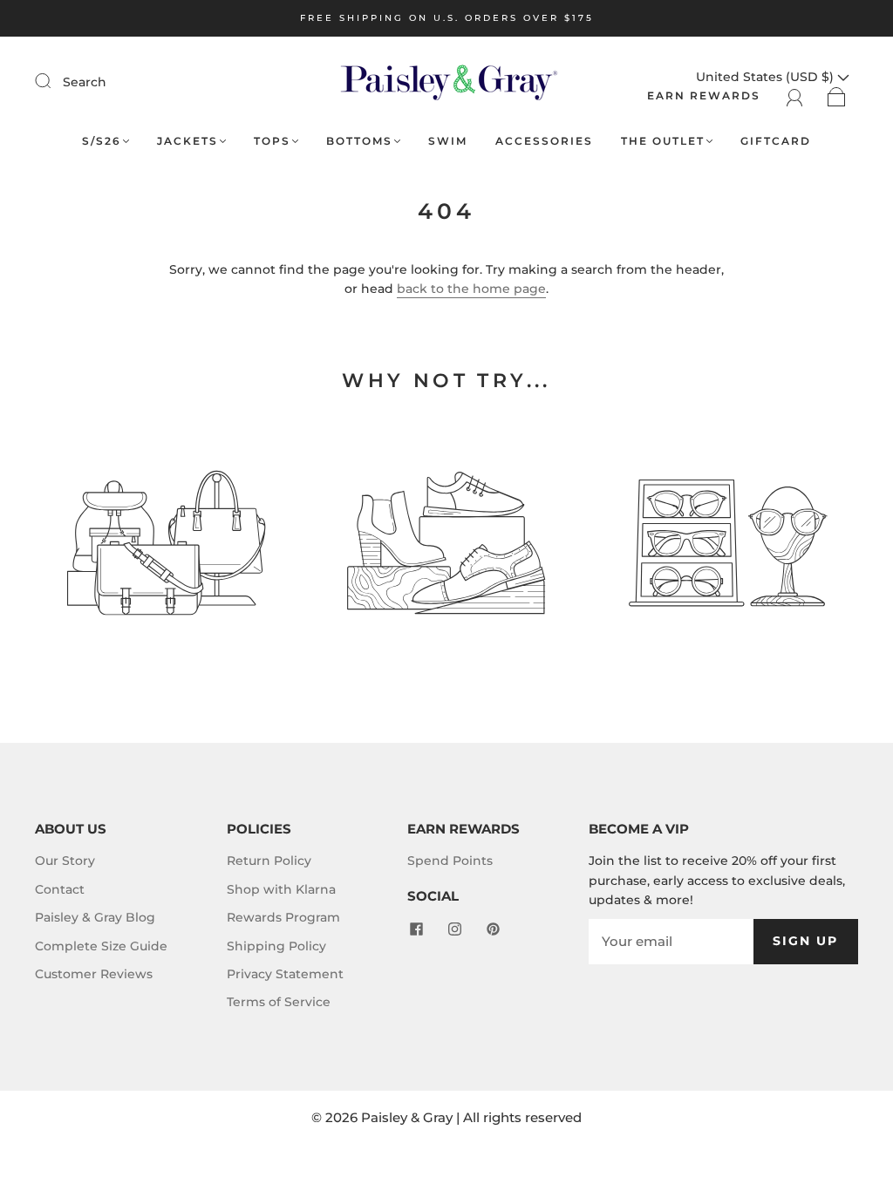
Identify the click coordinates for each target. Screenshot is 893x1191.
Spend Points (450, 860)
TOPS (272, 140)
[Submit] (54, 81)
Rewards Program (283, 917)
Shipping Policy (276, 946)
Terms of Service (279, 1002)
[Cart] (836, 96)
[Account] (794, 96)
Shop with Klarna (281, 889)
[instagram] (454, 929)
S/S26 (101, 140)
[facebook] (416, 929)
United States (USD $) (766, 77)
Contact (60, 889)
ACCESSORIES (544, 140)
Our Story (65, 860)
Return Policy (269, 860)
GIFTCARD (775, 140)
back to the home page (471, 288)
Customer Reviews (94, 974)
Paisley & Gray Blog (95, 917)
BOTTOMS (359, 140)
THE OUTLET (663, 140)
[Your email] (671, 941)
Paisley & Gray (407, 1117)
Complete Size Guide (101, 946)
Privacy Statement (285, 974)
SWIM (447, 140)
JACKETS (187, 140)
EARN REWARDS (703, 95)
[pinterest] (493, 929)
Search (84, 82)
